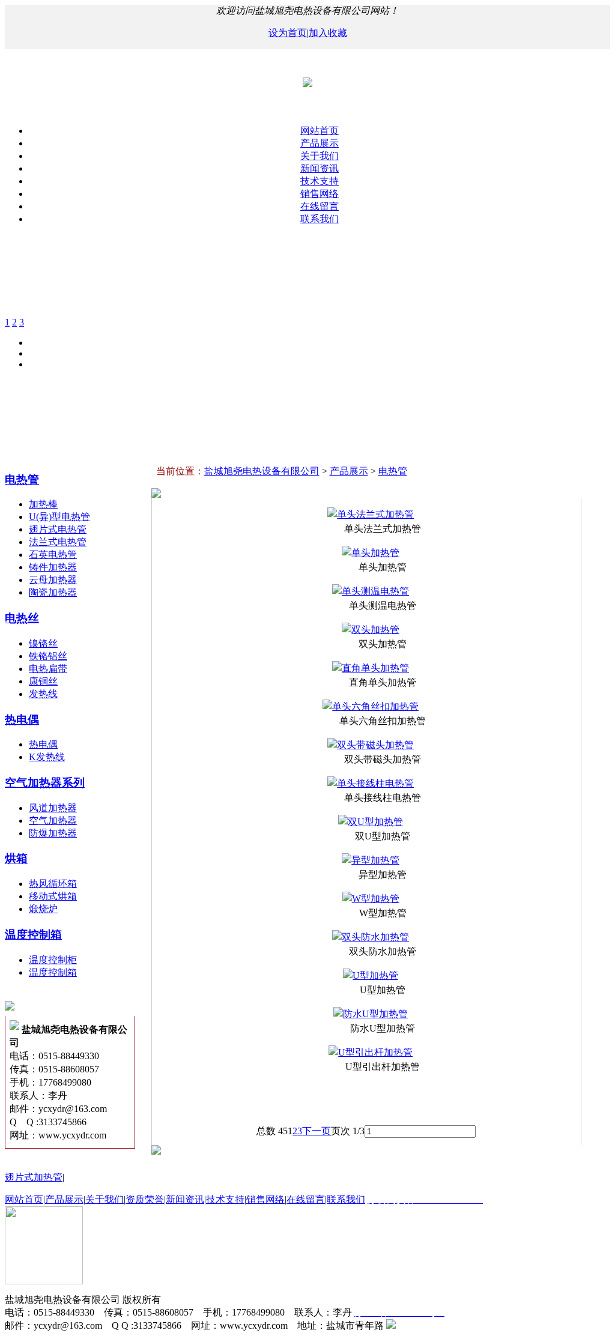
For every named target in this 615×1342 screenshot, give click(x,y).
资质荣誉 (145, 1199)
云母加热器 (53, 580)
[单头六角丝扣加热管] (371, 706)
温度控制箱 (33, 934)
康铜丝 (43, 681)
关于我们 (319, 156)
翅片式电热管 (57, 529)
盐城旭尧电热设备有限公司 (262, 471)
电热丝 (22, 618)
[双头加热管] (370, 629)
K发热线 (47, 757)
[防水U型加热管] (370, 1014)
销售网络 (319, 194)
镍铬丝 (43, 643)
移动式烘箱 (53, 896)
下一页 (316, 1131)
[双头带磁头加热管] (370, 745)
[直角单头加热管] (370, 668)
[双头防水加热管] (370, 937)
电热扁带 (48, 668)
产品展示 (319, 143)
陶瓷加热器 (53, 592)
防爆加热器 (53, 833)
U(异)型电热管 (59, 517)
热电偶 (22, 719)
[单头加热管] (370, 553)
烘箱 (16, 858)
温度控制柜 (53, 960)
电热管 (22, 479)
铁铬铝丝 (48, 656)
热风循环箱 (53, 883)
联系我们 (319, 219)
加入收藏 (328, 33)
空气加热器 (53, 820)
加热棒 (43, 504)
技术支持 (319, 181)
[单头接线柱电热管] (370, 783)
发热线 (43, 694)
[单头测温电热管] (370, 591)
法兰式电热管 (57, 542)
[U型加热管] (370, 975)
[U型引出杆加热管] (371, 1052)
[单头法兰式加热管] (370, 514)
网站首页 (319, 130)
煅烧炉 (43, 909)
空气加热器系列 (45, 782)
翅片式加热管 (33, 1177)
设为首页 (287, 33)
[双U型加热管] (370, 822)
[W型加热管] (370, 898)
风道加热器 (53, 808)
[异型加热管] (370, 860)
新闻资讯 (319, 168)
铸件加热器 (53, 567)
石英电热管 (53, 554)
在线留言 (319, 206)
